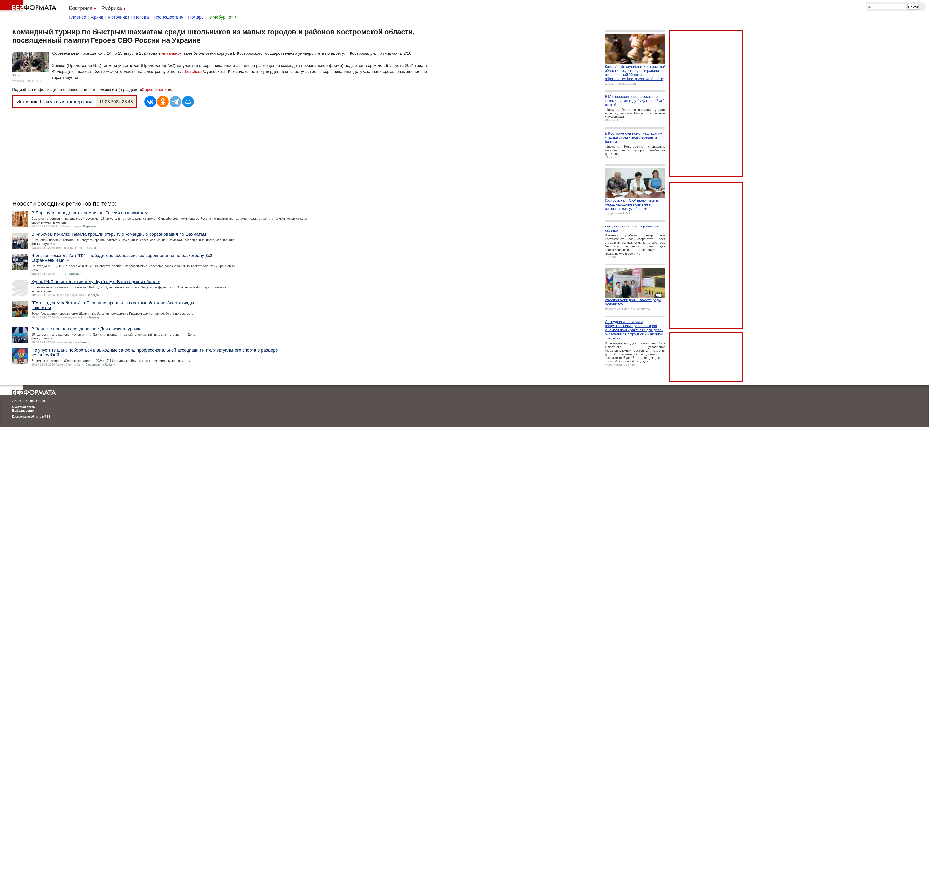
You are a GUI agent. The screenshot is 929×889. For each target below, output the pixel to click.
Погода (141, 17)
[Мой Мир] (188, 101)
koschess (193, 71)
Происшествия (168, 17)
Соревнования (155, 89)
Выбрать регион (23, 410)
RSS (47, 416)
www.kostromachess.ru (27, 81)
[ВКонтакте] (150, 101)
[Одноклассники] (163, 101)
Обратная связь (23, 407)
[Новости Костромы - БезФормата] (29, 6)
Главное (77, 17)
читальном (172, 53)
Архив (97, 17)
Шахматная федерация (66, 101)
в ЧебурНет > (223, 17)
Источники (118, 17)
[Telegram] (175, 101)
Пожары (196, 17)
